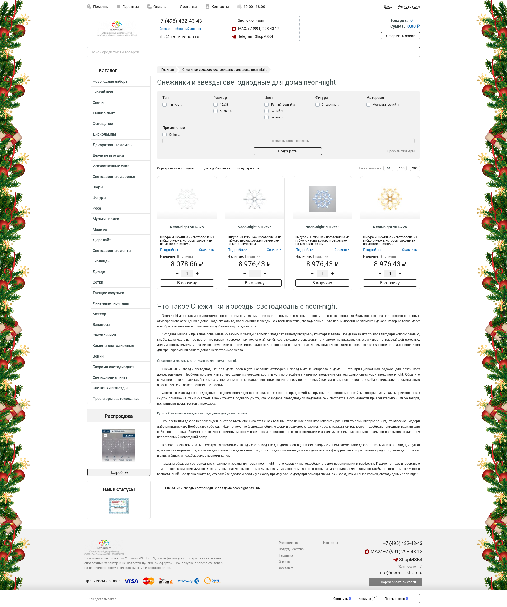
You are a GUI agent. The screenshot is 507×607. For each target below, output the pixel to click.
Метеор (99, 314)
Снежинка (331, 104)
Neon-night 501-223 (322, 227)
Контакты (220, 6)
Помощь (100, 6)
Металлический (386, 104)
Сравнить (340, 599)
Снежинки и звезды (110, 388)
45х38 (226, 104)
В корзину (187, 282)
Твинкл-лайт (104, 113)
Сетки (98, 282)
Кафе (174, 135)
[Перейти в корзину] (384, 23)
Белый (277, 117)
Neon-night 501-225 (254, 227)
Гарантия (131, 6)
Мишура (100, 229)
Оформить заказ (400, 36)
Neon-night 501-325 (187, 227)
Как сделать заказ (102, 599)
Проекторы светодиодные (116, 398)
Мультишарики (106, 219)
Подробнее (118, 472)
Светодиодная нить (110, 377)
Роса (97, 208)
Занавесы (101, 324)
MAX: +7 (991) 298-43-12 (258, 28)
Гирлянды (101, 261)
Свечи (98, 102)
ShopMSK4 (410, 559)
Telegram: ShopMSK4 (255, 36)
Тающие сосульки (108, 293)
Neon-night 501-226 (390, 227)
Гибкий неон (103, 92)
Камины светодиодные (113, 346)
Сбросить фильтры (400, 151)
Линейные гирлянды (111, 303)
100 (402, 168)
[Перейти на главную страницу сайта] (117, 29)
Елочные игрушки (108, 155)
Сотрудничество (291, 549)
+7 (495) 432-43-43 (179, 21)
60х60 (226, 111)
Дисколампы (104, 134)
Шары (98, 187)
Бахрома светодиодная (113, 367)
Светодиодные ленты (112, 250)
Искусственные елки (111, 166)
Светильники (104, 335)
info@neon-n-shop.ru (400, 572)
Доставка (188, 6)
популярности (248, 168)
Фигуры (99, 198)
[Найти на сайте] (415, 52)
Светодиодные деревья (114, 176)
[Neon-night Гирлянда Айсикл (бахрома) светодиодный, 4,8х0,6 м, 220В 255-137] (118, 445)
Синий (277, 111)
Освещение (103, 124)
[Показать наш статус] (119, 505)
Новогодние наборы (110, 81)
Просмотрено (394, 599)
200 (415, 168)
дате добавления (217, 168)
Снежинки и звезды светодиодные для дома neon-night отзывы (212, 488)
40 (388, 168)
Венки (98, 356)
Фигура (175, 104)
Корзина (364, 599)
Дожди (99, 272)
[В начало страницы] (415, 598)
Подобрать (287, 151)
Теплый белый (283, 104)
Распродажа (288, 543)
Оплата (159, 6)
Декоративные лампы (112, 145)
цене (189, 168)
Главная (167, 70)
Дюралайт (102, 240)
